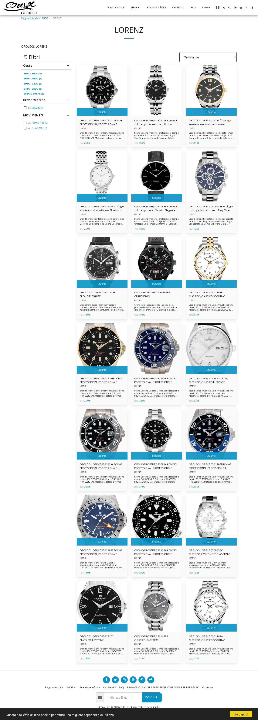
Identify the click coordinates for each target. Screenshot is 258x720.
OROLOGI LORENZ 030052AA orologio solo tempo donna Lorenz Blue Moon (102, 208)
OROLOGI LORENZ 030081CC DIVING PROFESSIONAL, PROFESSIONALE (101, 122)
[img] (102, 90)
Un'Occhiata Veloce (102, 114)
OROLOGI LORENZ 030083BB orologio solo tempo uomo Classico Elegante (156, 208)
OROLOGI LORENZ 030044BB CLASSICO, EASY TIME (151, 638)
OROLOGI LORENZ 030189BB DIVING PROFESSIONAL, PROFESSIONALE (101, 552)
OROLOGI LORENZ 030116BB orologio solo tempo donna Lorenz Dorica (156, 122)
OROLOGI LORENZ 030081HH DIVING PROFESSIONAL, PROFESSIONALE (101, 380)
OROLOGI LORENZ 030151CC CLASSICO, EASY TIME (97, 638)
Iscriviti (151, 697)
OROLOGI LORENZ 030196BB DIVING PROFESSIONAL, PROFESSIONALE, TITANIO (155, 380)
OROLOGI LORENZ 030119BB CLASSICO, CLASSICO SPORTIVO (207, 294)
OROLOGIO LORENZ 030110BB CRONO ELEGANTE (98, 294)
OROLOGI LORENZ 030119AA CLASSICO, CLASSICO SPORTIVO (207, 638)
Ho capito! (241, 714)
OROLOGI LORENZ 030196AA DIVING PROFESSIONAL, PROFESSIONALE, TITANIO (101, 466)
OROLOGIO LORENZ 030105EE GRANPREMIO (152, 294)
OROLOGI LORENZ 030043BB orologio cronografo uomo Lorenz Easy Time (211, 208)
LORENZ (83, 128)
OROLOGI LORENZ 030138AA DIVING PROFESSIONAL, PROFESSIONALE (155, 552)
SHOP (45, 18)
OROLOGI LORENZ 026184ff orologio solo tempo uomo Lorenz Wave (210, 122)
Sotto (33, 73)
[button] (223, 7)
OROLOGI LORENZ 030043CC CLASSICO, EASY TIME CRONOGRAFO (209, 552)
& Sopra (34, 93)
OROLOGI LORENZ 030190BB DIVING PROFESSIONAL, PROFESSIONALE (210, 466)
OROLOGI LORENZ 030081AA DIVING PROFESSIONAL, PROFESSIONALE (155, 466)
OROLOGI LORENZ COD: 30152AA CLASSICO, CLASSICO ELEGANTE (208, 380)
